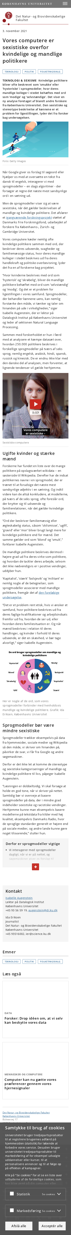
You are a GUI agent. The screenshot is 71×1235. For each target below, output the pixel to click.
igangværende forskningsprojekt (29, 217)
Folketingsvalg (50, 71)
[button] (65, 3)
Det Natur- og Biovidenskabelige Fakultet (26, 1112)
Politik (29, 71)
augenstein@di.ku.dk (42, 910)
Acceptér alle (52, 1226)
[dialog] (35, 1178)
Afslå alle (18, 1226)
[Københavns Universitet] (7, 18)
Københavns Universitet (16, 1116)
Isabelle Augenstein (19, 898)
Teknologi (11, 71)
